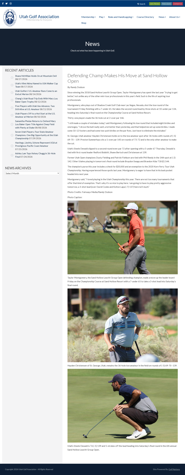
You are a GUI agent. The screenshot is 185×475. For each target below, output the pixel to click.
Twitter (7, 3)
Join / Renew (154, 4)
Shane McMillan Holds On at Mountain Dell (36, 76)
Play (101, 16)
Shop (83, 22)
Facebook (3, 3)
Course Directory (145, 16)
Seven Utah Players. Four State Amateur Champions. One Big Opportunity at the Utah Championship (36, 135)
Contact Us (178, 4)
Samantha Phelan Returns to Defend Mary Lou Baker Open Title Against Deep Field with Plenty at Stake (35, 124)
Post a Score (166, 4)
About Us (174, 16)
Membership (87, 16)
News (161, 16)
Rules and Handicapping (120, 16)
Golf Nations (174, 469)
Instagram (11, 3)
